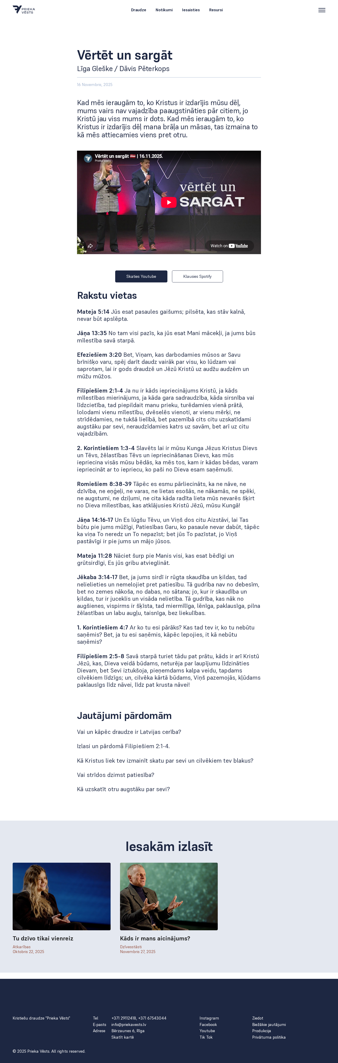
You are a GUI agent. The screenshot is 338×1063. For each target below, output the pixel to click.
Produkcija (261, 1030)
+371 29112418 (124, 1018)
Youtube (207, 1030)
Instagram (209, 1018)
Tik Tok (206, 1037)
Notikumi (164, 10)
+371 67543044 (152, 1018)
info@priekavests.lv (129, 1024)
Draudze (138, 10)
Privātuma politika (269, 1037)
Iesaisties (191, 10)
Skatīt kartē (123, 1037)
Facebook (208, 1024)
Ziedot (257, 1018)
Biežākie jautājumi (269, 1024)
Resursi (216, 10)
